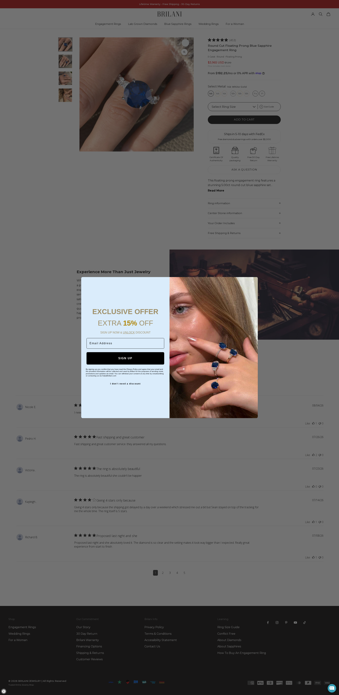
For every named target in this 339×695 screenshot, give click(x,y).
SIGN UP (125, 358)
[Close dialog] (253, 282)
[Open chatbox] (332, 688)
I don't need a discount (125, 384)
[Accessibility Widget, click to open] (3, 691)
